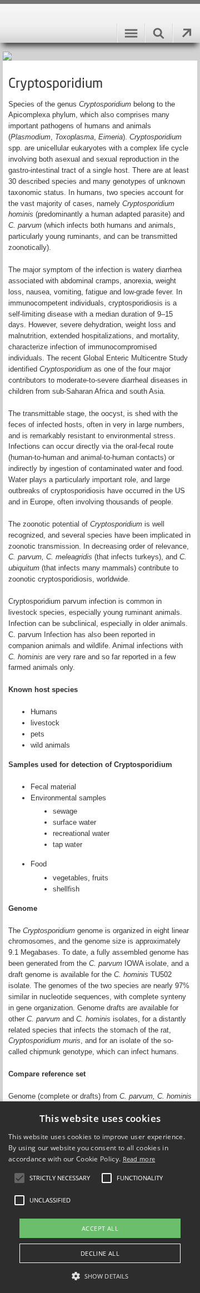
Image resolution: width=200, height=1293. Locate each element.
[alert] (100, 1197)
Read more (139, 1159)
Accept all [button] (100, 1228)
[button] (100, 1275)
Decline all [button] (100, 1253)
